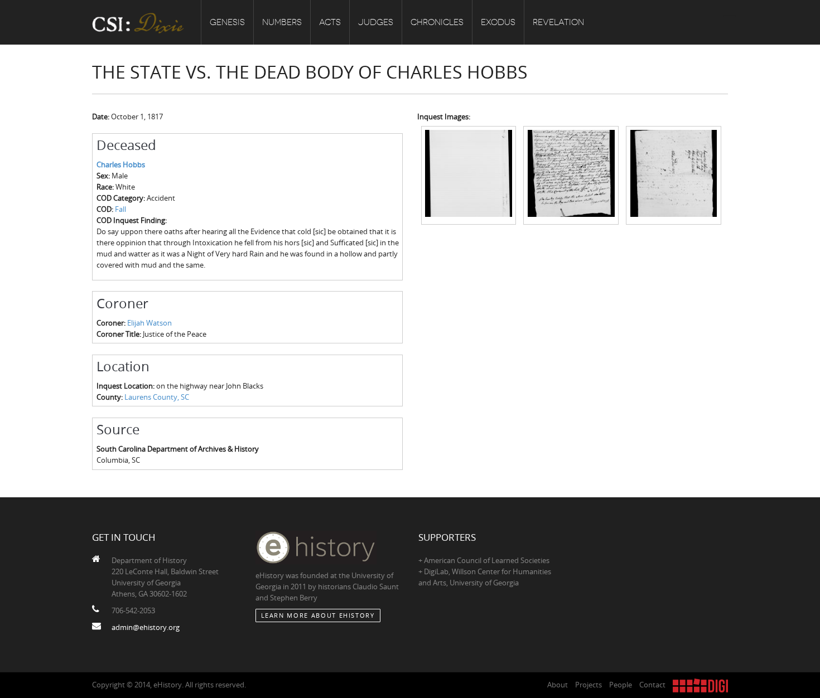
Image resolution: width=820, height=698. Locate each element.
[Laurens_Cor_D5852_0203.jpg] (469, 174)
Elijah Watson (149, 323)
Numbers (282, 22)
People (620, 685)
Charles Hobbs (121, 164)
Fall (120, 209)
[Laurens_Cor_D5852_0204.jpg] (571, 174)
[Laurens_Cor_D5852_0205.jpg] (673, 174)
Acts (330, 22)
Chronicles (437, 22)
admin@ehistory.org (146, 627)
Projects (588, 685)
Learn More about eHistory (318, 615)
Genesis (227, 22)
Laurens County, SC (156, 397)
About (557, 685)
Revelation (558, 22)
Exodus (498, 22)
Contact (652, 685)
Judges (375, 22)
